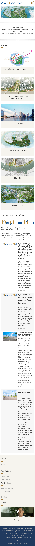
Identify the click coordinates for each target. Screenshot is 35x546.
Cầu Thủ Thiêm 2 (17, 124)
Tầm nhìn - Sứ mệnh (6, 467)
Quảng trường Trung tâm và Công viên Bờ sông (17, 97)
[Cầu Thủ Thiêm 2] (17, 112)
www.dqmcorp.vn (27, 537)
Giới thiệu (3, 464)
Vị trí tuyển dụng (5, 491)
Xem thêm (22, 290)
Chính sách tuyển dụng (7, 488)
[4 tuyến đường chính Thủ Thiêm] (17, 58)
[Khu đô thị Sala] (17, 194)
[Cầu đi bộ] (17, 167)
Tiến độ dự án (5, 476)
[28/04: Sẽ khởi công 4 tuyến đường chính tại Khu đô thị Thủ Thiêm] (17, 512)
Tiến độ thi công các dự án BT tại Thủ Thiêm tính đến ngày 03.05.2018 (25, 334)
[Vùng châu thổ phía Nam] (17, 139)
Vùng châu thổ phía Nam (17, 151)
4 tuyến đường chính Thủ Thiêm (17, 69)
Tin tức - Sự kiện (5, 479)
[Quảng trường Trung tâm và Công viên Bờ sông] (17, 85)
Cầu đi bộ (17, 178)
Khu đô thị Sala (17, 205)
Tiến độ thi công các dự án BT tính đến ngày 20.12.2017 (25, 392)
